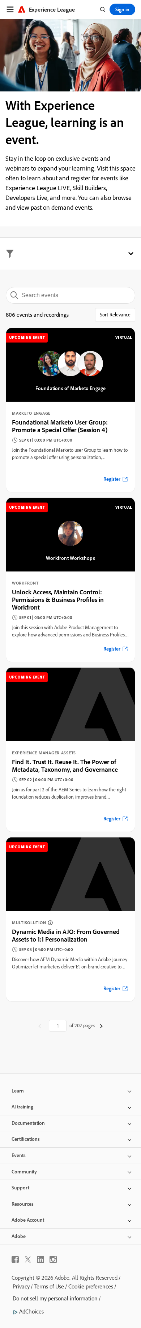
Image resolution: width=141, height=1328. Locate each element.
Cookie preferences (90, 1286)
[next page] (101, 1025)
